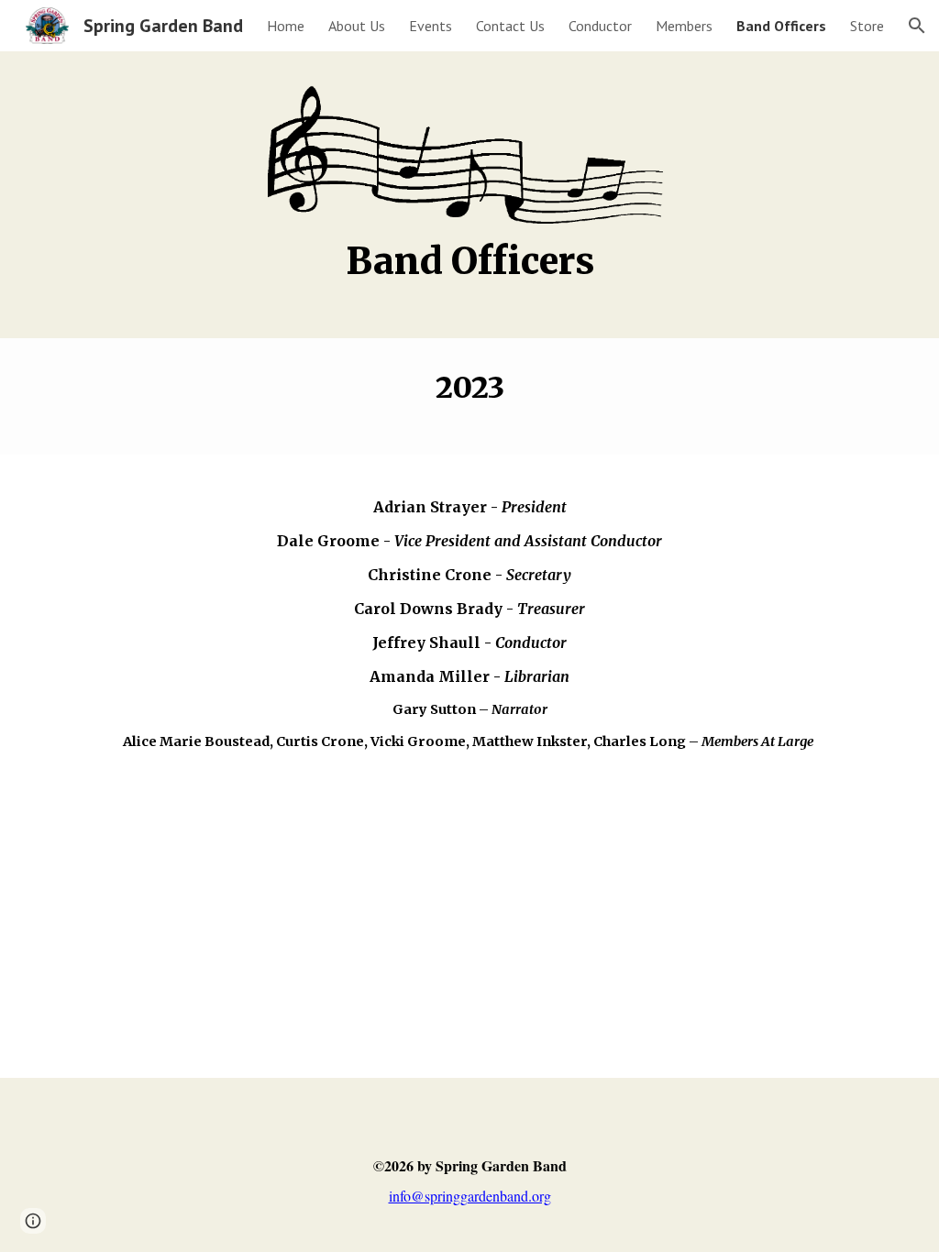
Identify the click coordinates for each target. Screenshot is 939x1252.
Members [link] (684, 25)
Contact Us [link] (510, 25)
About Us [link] (356, 25)
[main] (470, 270)
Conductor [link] (600, 25)
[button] (917, 26)
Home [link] (285, 25)
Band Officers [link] (781, 25)
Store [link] (867, 25)
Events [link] (430, 25)
